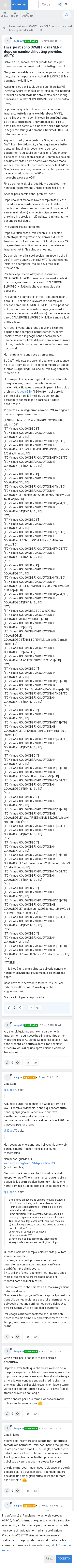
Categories (27, 16)
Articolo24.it (24, 391)
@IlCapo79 (10, 1089)
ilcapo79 (19, 41)
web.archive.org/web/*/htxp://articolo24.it (31, 1163)
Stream (4, 16)
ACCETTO (64, 1558)
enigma (18, 1077)
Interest (15, 16)
